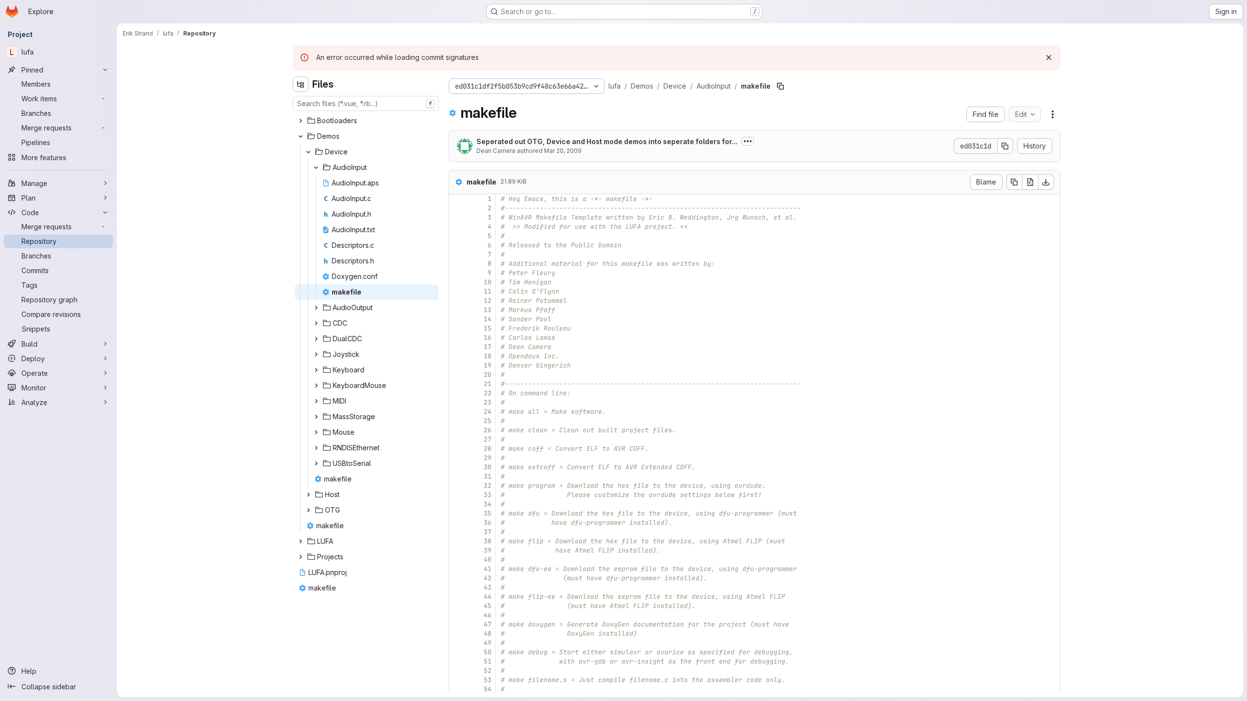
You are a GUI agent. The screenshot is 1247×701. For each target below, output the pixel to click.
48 (487, 633)
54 (487, 689)
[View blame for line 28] (457, 448)
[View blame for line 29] (457, 457)
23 (487, 402)
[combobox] (366, 103)
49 (487, 643)
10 (487, 282)
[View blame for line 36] (457, 522)
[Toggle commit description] (747, 141)
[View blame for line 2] (457, 208)
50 (487, 652)
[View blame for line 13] (457, 309)
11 (487, 291)
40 (487, 559)
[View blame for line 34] (457, 504)
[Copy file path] (780, 86)
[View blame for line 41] (457, 568)
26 (487, 430)
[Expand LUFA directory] (300, 541)
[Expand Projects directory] (300, 557)
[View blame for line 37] (457, 531)
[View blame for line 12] (457, 300)
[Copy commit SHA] (1005, 146)
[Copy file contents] (1014, 182)
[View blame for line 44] (457, 596)
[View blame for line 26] (457, 430)
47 (487, 624)
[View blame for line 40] (457, 559)
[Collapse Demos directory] (300, 136)
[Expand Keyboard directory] (316, 370)
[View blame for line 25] (457, 420)
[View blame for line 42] (457, 578)
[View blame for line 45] (457, 605)
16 (487, 337)
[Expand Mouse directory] (316, 432)
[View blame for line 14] (457, 319)
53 (487, 680)
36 (487, 522)
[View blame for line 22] (457, 393)
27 (487, 439)
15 (487, 328)
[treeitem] (367, 121)
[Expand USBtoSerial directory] (316, 463)
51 (487, 661)
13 (487, 310)
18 (487, 356)
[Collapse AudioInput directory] (316, 167)
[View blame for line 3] (457, 217)
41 (487, 569)
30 (487, 467)
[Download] (1046, 182)
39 (487, 550)
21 (487, 384)
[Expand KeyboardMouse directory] (316, 385)
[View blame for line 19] (457, 365)
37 (487, 532)
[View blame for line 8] (457, 263)
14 (487, 319)
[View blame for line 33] (457, 494)
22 (487, 393)
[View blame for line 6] (457, 245)
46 (487, 615)
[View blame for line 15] (457, 328)
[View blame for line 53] (457, 679)
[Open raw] (1030, 182)
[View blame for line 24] (457, 411)
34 (487, 504)
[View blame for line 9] (457, 272)
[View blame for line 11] (457, 291)
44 (487, 596)
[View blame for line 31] (457, 476)
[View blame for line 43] (457, 587)
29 (487, 458)
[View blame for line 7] (457, 254)
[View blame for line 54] (457, 689)
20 (487, 374)
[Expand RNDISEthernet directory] (316, 448)
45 (487, 606)
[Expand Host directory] (308, 494)
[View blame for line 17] (457, 346)
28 (487, 448)
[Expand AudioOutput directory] (316, 308)
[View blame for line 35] (457, 513)
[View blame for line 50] (457, 652)
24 (487, 411)
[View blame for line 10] (457, 282)
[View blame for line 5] (457, 235)
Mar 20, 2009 (563, 150)
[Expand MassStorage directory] (316, 417)
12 (487, 300)
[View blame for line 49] (457, 642)
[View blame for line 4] (457, 226)
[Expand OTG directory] (308, 510)
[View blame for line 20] (457, 374)
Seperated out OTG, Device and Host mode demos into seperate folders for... (606, 141)
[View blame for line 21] (457, 383)
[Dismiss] (1049, 57)
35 (487, 513)
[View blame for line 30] (457, 467)
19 (487, 365)
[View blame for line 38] (457, 541)
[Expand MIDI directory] (316, 401)
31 (487, 476)
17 (487, 347)
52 (487, 670)
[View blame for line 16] (457, 337)
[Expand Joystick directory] (316, 354)
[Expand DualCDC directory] (316, 339)
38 (487, 541)
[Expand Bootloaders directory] (300, 121)
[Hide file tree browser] (300, 84)
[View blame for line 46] (457, 615)
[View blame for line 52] (457, 670)
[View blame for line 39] (457, 550)
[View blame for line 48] (457, 633)
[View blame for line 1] (457, 198)
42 (487, 578)
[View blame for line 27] (457, 439)
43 (487, 587)
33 (487, 495)
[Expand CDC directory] (316, 323)
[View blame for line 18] (457, 356)
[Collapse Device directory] (308, 152)
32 (487, 485)
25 (487, 421)
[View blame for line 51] (457, 661)
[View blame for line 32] (457, 485)
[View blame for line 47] (457, 624)
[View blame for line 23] (457, 402)
